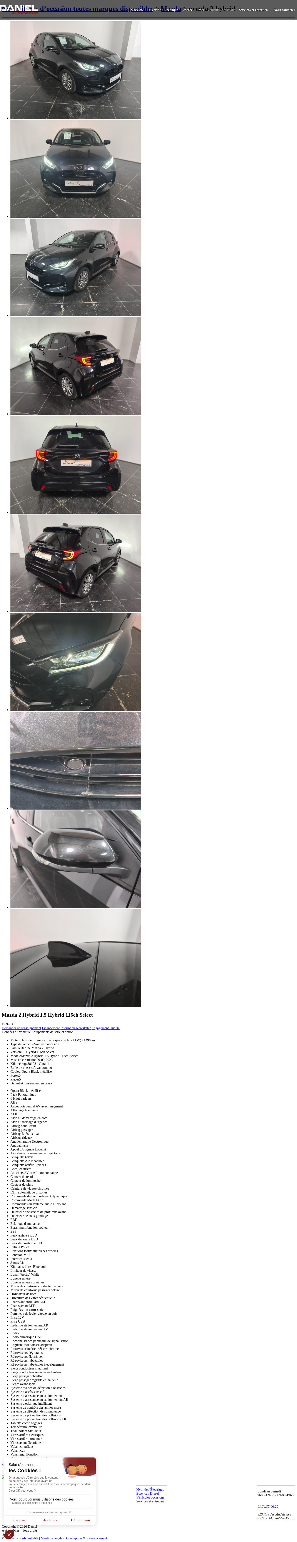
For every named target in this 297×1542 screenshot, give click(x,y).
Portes (14, 1075)
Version (15, 1052)
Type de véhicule (22, 1044)
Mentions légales (52, 1538)
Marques (136, 9)
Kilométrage (18, 1064)
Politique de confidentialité (20, 1538)
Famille (15, 1048)
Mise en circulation (23, 1060)
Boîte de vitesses (21, 1067)
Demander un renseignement (21, 1028)
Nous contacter (284, 10)
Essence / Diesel (193, 10)
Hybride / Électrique (163, 10)
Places (14, 1079)
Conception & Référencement (86, 1538)
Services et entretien (253, 10)
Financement (51, 1028)
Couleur (16, 1071)
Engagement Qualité (106, 1028)
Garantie (16, 1083)
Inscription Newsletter (75, 1028)
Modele (15, 1056)
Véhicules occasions (221, 10)
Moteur (15, 1040)
